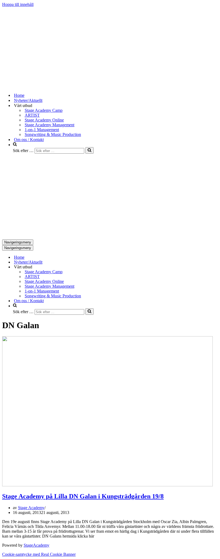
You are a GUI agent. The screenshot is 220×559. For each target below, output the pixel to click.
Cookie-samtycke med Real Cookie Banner (39, 554)
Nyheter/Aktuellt (28, 100)
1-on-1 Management (42, 129)
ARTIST (32, 115)
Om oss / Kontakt (29, 139)
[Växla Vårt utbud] (96, 267)
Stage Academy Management (49, 125)
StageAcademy (36, 545)
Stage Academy (31, 507)
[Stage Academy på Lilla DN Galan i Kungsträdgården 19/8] (107, 485)
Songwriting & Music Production (53, 134)
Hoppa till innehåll (18, 4)
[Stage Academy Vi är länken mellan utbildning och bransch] (42, 86)
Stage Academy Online (44, 120)
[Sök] (89, 150)
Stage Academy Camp (44, 110)
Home (19, 95)
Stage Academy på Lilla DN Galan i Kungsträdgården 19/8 (83, 496)
